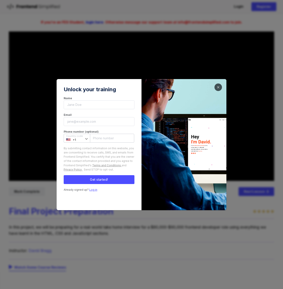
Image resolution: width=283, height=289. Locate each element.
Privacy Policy (73, 169)
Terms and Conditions (107, 165)
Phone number (102, 138)
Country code (74, 136)
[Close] (218, 87)
